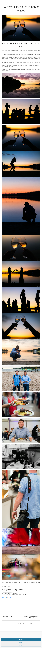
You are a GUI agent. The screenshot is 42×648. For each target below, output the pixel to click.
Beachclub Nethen (36, 50)
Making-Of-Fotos (31, 65)
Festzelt (21, 54)
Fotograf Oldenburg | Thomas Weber (21, 8)
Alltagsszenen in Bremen (7, 616)
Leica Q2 (10, 583)
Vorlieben (21, 645)
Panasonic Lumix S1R (17, 582)
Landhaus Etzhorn (14, 50)
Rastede (3, 51)
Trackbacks (19, 623)
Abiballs (29, 50)
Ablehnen (21, 642)
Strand (31, 54)
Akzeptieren (21, 639)
